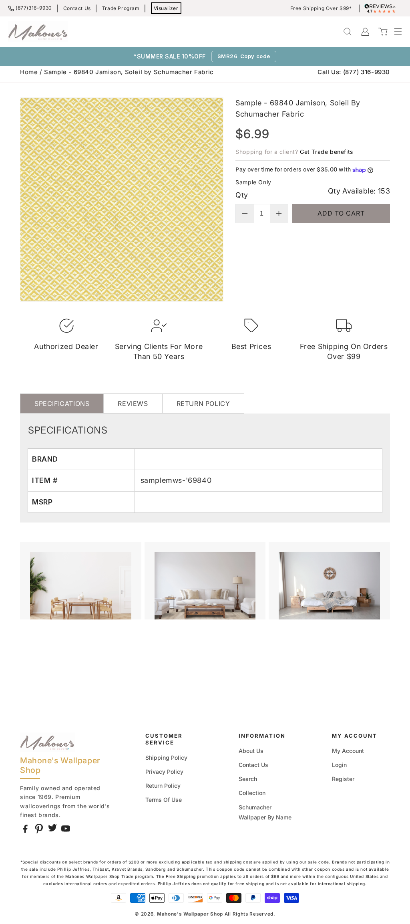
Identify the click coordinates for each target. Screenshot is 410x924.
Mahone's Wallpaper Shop (190, 914)
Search (248, 778)
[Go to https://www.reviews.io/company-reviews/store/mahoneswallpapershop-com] (382, 8)
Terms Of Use (163, 799)
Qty (241, 195)
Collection (252, 792)
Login (339, 764)
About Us (251, 750)
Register (343, 778)
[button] (394, 32)
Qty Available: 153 (359, 191)
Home (29, 72)
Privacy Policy (164, 771)
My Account (348, 750)
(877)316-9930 (34, 8)
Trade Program (121, 8)
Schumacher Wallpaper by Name (265, 812)
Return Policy (163, 785)
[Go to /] (38, 31)
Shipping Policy (166, 757)
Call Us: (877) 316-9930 (354, 72)
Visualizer (166, 8)
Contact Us (77, 8)
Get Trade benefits (326, 151)
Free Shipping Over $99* (321, 8)
